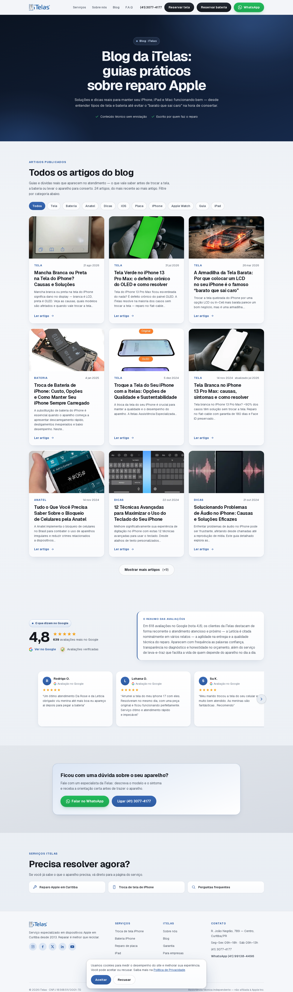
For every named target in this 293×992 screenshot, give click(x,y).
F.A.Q (129, 7)
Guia (202, 206)
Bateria (71, 206)
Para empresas (173, 953)
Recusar (124, 980)
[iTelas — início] (39, 7)
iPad (217, 206)
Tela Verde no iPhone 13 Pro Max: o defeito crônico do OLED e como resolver (142, 278)
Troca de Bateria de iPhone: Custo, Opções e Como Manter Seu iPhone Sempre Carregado (61, 394)
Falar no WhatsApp (88, 801)
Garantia (168, 946)
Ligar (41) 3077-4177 (134, 801)
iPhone (157, 206)
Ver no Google (45, 649)
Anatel (90, 206)
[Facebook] (43, 947)
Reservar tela (179, 7)
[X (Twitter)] (52, 947)
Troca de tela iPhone (129, 931)
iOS (123, 206)
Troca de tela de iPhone (136, 887)
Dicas (108, 206)
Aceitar (101, 980)
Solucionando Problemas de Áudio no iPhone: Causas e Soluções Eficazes (223, 513)
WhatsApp (252, 7)
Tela (54, 206)
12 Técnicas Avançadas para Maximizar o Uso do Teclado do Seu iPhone (140, 513)
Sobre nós (99, 7)
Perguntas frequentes (214, 887)
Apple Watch (180, 206)
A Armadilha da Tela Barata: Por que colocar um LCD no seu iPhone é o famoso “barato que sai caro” (223, 281)
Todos (37, 206)
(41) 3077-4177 (151, 7)
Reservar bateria (214, 7)
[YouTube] (72, 947)
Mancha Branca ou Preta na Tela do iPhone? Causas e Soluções (60, 278)
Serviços (79, 7)
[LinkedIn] (62, 947)
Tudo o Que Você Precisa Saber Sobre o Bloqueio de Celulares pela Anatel (61, 513)
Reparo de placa (126, 946)
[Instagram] (33, 947)
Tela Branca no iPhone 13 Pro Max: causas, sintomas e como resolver (221, 391)
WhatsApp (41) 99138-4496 (232, 956)
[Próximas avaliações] (261, 699)
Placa (139, 206)
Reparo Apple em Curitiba (58, 887)
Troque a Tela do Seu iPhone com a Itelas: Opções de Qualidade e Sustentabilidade (145, 391)
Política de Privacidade (169, 970)
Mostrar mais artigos (147, 569)
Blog (116, 7)
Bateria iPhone (125, 938)
